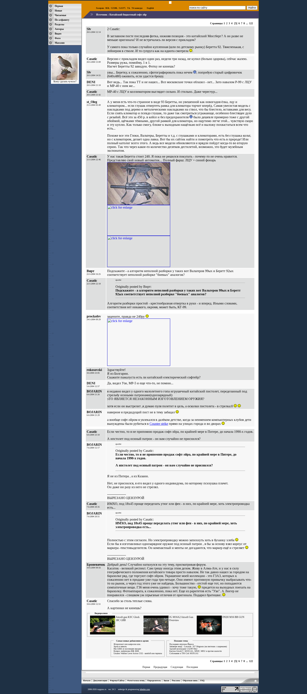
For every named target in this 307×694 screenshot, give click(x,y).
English (150, 8)
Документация (100, 680)
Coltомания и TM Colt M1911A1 (183, 653)
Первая (59, 6)
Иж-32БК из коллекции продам (127, 649)
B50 (107, 8)
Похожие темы (181, 641)
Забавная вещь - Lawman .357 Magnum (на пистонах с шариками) (198, 646)
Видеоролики (101, 613)
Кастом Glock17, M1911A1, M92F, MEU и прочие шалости (195, 651)
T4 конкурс (137, 8)
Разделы (59, 24)
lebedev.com (145, 689)
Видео (58, 33)
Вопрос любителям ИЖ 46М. (127, 651)
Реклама (176, 680)
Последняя (192, 667)
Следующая (177, 667)
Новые (58, 10)
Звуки (166, 680)
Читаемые (60, 15)
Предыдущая (160, 667)
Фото (58, 38)
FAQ (202, 680)
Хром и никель (120, 646)
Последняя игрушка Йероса (181, 644)
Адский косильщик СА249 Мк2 (183, 649)
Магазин (60, 42)
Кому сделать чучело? (64, 81)
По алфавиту (62, 19)
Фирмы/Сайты (117, 680)
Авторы (59, 29)
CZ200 (114, 8)
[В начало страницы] (255, 681)
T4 (128, 8)
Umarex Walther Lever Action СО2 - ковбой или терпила (138, 653)
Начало (86, 680)
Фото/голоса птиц (136, 680)
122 (251, 23)
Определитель (154, 680)
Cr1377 (122, 8)
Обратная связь (190, 680)
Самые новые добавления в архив (132, 641)
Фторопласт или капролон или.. (127, 644)
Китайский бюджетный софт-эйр (128, 14)
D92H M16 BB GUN (233, 617)
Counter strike (159, 423)
